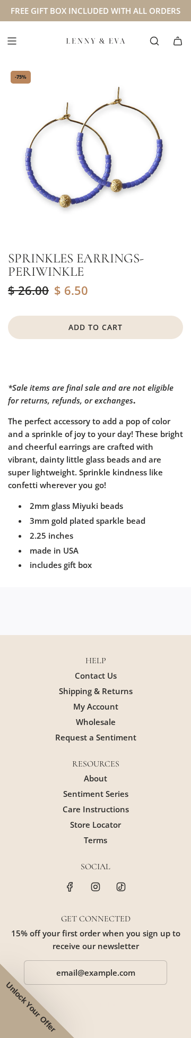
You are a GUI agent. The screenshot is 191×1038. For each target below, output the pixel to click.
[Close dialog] (180, 467)
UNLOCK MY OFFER (125, 551)
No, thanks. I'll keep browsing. (126, 564)
